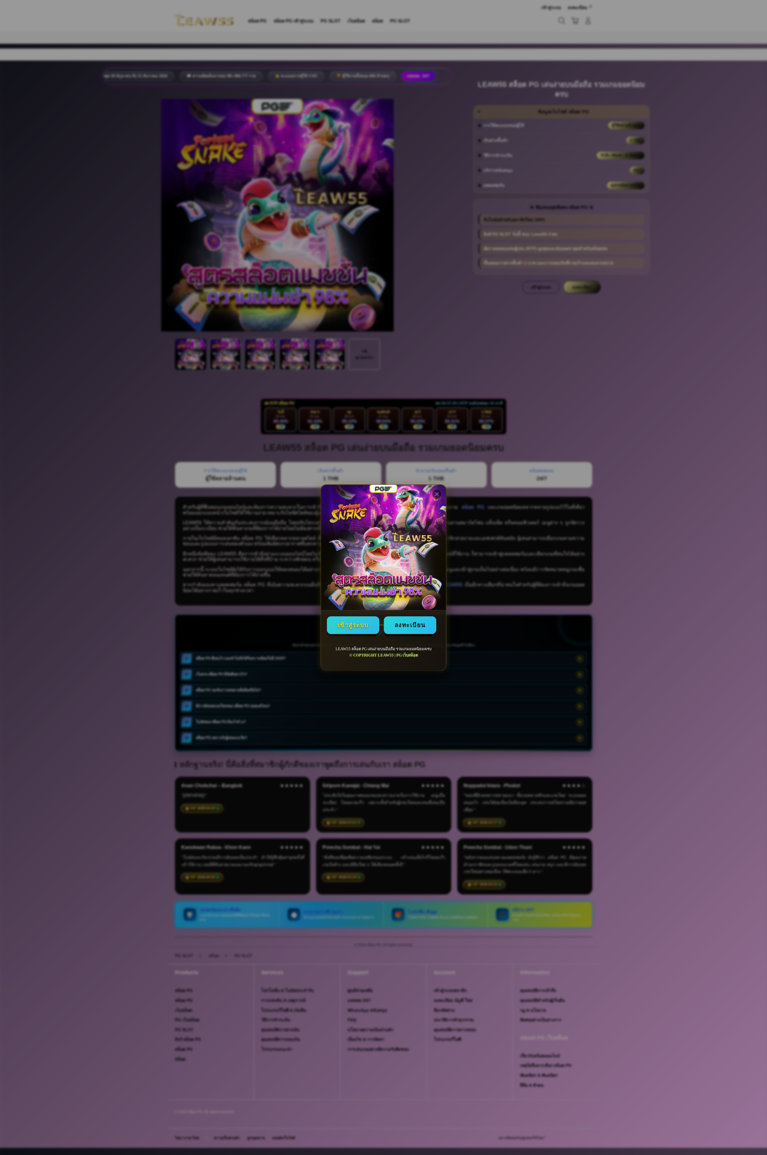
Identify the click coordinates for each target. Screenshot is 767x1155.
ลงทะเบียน (410, 625)
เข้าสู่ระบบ (353, 625)
